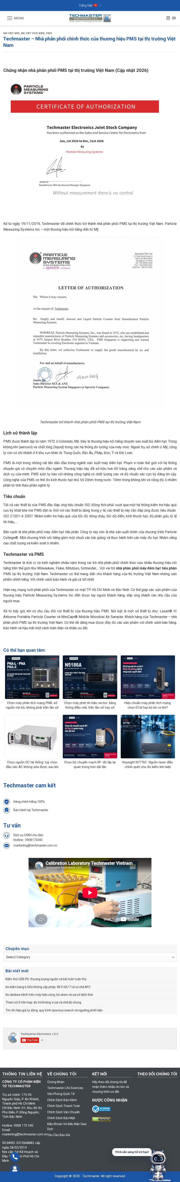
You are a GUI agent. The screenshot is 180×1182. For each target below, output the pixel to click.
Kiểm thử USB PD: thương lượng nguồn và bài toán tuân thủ (45, 979)
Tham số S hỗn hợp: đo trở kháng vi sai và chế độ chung (43, 1002)
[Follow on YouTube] (174, 18)
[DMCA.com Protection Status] (102, 1119)
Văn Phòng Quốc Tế (60, 1094)
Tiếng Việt (85, 5)
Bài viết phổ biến (33, 33)
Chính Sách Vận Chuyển (63, 1112)
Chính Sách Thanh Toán (63, 1106)
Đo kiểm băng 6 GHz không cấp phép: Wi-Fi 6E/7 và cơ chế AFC (47, 987)
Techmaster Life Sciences (65, 1088)
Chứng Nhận (55, 1082)
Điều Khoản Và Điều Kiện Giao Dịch (67, 1126)
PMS (49, 33)
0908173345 (34, 840)
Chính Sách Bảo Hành (62, 1100)
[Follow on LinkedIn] (168, 18)
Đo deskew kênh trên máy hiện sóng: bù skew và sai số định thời (49, 994)
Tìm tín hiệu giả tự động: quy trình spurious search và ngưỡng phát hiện (54, 1010)
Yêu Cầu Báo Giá (58, 1135)
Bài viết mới (11, 33)
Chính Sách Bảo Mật (61, 1118)
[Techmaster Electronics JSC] (90, 18)
